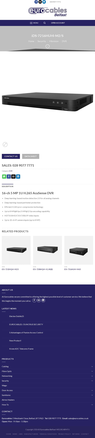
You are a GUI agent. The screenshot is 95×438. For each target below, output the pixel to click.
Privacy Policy (64, 434)
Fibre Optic (7, 371)
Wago (4, 385)
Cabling (5, 366)
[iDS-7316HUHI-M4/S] (78, 250)
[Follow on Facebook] (36, 2)
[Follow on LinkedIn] (44, 2)
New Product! (15, 340)
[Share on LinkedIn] (18, 176)
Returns (76, 434)
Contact (85, 434)
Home (31, 41)
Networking (7, 376)
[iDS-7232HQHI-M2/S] (16, 250)
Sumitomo (6, 395)
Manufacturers (31, 434)
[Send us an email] (40, 2)
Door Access (7, 390)
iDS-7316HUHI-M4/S (72, 269)
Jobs (21, 434)
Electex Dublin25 (16, 316)
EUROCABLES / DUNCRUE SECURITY (26, 324)
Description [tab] (7, 186)
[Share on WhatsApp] (4, 176)
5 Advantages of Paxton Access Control (26, 332)
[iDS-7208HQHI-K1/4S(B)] (47, 250)
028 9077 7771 (54, 418)
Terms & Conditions (48, 434)
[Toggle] (92, 366)
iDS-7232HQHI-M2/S (10, 269)
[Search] (45, 23)
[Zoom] (5, 144)
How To (5, 404)
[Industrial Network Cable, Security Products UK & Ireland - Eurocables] (47, 11)
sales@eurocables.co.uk (78, 418)
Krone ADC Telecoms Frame (21, 349)
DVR (64, 41)
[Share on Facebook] (9, 176)
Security (42, 41)
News (15, 434)
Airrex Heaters (8, 400)
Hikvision (54, 41)
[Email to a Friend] (13, 176)
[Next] (93, 256)
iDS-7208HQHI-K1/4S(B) (43, 269)
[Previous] (2, 256)
